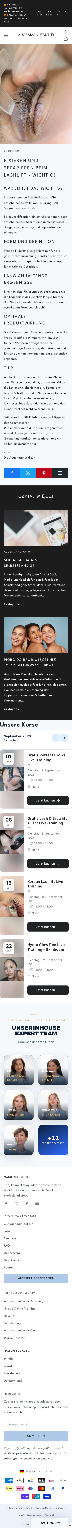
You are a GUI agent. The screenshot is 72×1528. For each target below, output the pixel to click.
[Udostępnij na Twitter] (28, 473)
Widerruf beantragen (36, 1278)
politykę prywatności (18, 1453)
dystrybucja (12, 1253)
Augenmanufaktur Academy (23, 1301)
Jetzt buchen (45, 800)
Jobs (7, 1231)
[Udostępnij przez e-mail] (60, 473)
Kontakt (9, 1267)
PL (47, 1471)
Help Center (12, 1260)
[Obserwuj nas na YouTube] (37, 1204)
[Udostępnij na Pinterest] (44, 473)
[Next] (64, 738)
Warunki (49, 1515)
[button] (49, 1523)
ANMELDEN (36, 1436)
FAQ (7, 1245)
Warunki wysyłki (35, 1515)
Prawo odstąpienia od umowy (50, 1508)
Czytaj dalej (12, 604)
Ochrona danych (24, 1508)
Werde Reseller (14, 1338)
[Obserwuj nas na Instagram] (16, 1204)
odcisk (10, 1508)
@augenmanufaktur (18, 438)
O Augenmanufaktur (18, 1224)
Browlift (9, 1366)
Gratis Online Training (20, 1308)
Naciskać (10, 1238)
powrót (21, 1515)
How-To (9, 1316)
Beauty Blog (12, 1323)
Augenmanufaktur (18, 552)
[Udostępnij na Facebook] (12, 473)
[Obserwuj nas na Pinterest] (27, 1204)
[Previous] (56, 738)
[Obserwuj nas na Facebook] (6, 1204)
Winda (8, 1358)
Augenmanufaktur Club (20, 1330)
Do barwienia (13, 1380)
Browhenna (12, 1373)
